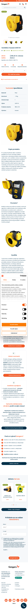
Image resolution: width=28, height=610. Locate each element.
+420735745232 (22, 0)
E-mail (4, 531)
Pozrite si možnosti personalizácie (14, 428)
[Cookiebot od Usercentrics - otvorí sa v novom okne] (20, 276)
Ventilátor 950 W (20, 495)
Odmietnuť (14, 333)
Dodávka (17, 582)
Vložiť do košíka (15, 74)
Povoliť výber (14, 329)
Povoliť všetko (14, 324)
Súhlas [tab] (5, 279)
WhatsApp (19, 577)
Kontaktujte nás (5, 589)
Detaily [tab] (14, 279)
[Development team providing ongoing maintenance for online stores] (14, 603)
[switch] (23, 309)
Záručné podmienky (6, 584)
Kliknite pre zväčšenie (14, 37)
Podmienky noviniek (19, 589)
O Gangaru (17, 586)
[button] (2, 0)
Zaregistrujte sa (14, 558)
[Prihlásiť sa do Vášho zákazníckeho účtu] (20, 4)
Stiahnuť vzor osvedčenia (15, 346)
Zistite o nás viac (14, 463)
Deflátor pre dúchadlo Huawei (7, 496)
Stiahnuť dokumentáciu (15, 375)
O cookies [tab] (22, 279)
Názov (4, 524)
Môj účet (3, 582)
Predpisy (17, 584)
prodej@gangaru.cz (19, 575)
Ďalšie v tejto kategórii (14, 509)
